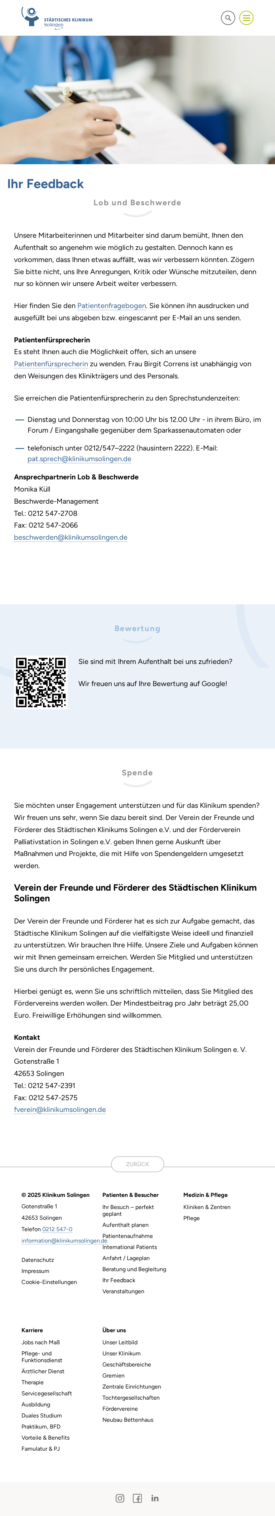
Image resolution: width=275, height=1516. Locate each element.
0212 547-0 (57, 1229)
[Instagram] (120, 1498)
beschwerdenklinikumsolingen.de (70, 537)
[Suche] (228, 17)
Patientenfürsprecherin (51, 363)
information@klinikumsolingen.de (64, 1240)
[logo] (56, 18)
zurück (137, 1164)
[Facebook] (137, 1498)
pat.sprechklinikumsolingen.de (79, 458)
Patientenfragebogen (111, 305)
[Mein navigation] (246, 18)
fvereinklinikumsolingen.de (60, 1109)
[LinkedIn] (155, 1498)
